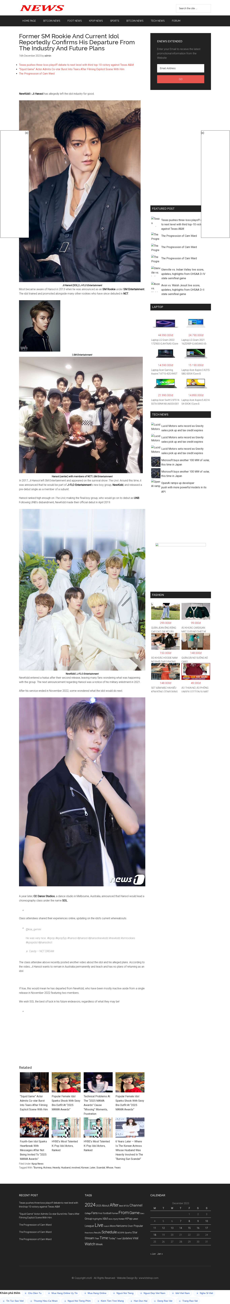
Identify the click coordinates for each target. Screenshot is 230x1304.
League (89, 1225)
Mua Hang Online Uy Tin (63, 1293)
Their (97, 1238)
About (105, 1205)
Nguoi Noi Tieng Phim (77, 1300)
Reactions (89, 1233)
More (113, 1225)
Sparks (128, 1232)
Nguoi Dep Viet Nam (152, 1293)
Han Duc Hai (139, 1300)
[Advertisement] (82, 85)
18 (154, 1235)
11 (154, 1228)
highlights (97, 1219)
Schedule (109, 1232)
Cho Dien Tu (33, 1293)
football (107, 1213)
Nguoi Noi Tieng (123, 1293)
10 (206, 1221)
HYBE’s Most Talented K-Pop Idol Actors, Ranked (65, 1146)
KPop (128, 1218)
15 (189, 1228)
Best (121, 1205)
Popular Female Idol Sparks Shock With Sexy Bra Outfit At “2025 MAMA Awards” (66, 1103)
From (124, 1212)
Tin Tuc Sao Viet (13, 1300)
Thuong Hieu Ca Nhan (44, 1300)
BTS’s (126, 1205)
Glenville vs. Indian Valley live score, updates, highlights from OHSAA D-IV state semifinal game (183, 274)
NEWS (51, 7)
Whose (109, 1167)
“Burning (37, 1167)
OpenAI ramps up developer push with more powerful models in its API (183, 487)
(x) (26, 132)
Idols (110, 1219)
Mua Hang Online (95, 1293)
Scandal (100, 1167)
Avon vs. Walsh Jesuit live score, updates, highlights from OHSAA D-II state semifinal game (182, 290)
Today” (112, 1238)
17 (206, 1228)
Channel (135, 1205)
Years (117, 1167)
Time (104, 1238)
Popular (138, 1225)
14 (180, 1228)
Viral (135, 1238)
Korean (85, 1167)
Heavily (56, 1167)
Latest (135, 1219)
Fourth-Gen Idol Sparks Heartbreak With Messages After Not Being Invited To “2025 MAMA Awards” (33, 1150)
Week (99, 1244)
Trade (119, 1239)
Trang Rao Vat (188, 1300)
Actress (47, 1167)
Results (97, 1232)
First (100, 1213)
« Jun (153, 1253)
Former (115, 1213)
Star (134, 1232)
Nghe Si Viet (205, 1293)
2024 (90, 1205)
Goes (142, 1213)
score (120, 1232)
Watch (90, 1244)
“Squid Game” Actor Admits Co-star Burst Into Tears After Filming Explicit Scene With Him (71, 69)
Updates (127, 1238)
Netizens (121, 1225)
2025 (98, 1205)
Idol (105, 1218)
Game (134, 1213)
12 (163, 1228)
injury (115, 1219)
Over (130, 1225)
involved (76, 1167)
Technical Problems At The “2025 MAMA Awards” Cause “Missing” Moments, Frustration (97, 1105)
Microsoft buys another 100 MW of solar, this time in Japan (185, 462)
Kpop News (37, 1163)
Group (88, 1218)
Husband (66, 1167)
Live (99, 1225)
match (106, 1226)
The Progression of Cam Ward (37, 73)
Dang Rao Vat (163, 1300)
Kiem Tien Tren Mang (111, 1300)
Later (92, 1167)
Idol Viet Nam (181, 1293)
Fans (94, 1213)
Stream (89, 1238)
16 (198, 1228)
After (114, 1205)
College (88, 1213)
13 (172, 1228)
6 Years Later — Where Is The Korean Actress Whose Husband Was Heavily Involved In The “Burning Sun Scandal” (129, 1150)
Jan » (160, 1253)
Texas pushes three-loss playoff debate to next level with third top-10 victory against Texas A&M (76, 64)
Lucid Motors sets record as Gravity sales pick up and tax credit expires (182, 428)
